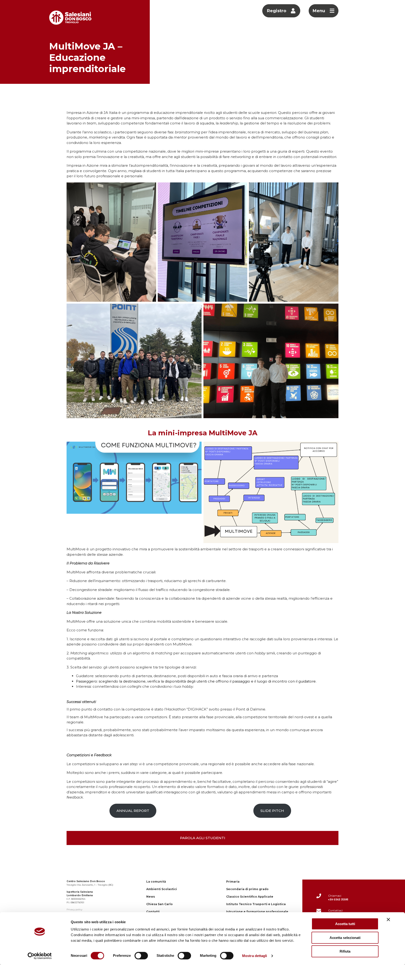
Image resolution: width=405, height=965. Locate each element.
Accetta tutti (345, 924)
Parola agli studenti (202, 838)
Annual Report (132, 810)
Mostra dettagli (254, 956)
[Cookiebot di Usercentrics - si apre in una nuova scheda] (39, 955)
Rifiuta (345, 951)
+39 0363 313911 (338, 899)
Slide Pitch (272, 810)
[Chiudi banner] (388, 919)
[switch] (141, 955)
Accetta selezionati (345, 938)
